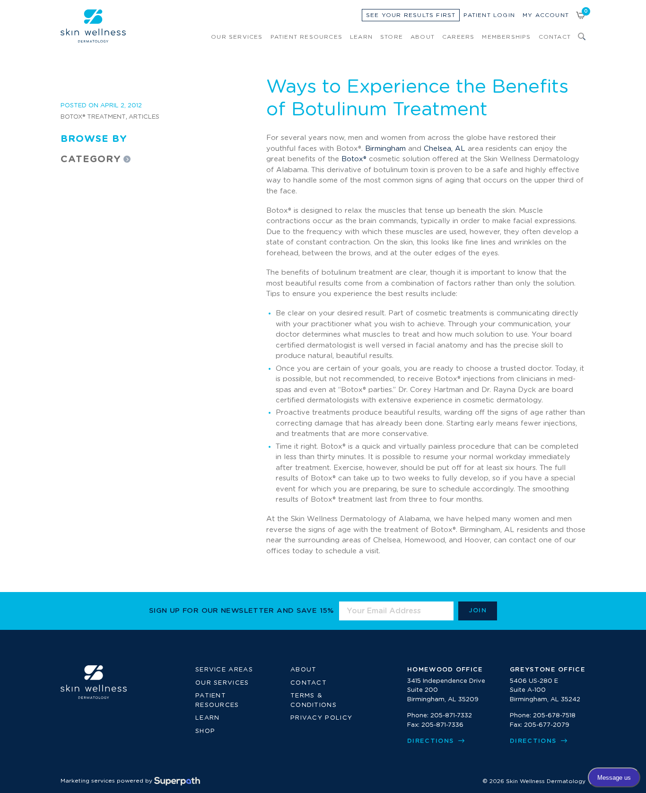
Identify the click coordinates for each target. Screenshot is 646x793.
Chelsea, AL (444, 148)
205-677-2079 (546, 725)
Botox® (354, 159)
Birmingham (385, 148)
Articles (144, 117)
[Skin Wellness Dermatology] (93, 26)
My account (546, 15)
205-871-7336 (442, 725)
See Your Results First (410, 15)
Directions (431, 741)
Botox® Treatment (93, 117)
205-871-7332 (451, 716)
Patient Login (489, 15)
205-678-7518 (554, 716)
